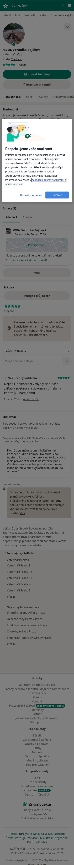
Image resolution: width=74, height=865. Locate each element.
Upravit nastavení (31, 195)
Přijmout (57, 195)
